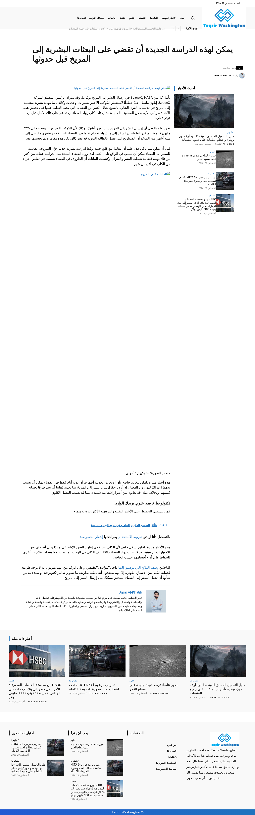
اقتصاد (212, 195)
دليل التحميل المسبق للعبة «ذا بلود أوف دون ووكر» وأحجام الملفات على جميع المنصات (206, 138)
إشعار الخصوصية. (91, 537)
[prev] (178, 28)
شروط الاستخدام (130, 537)
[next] (173, 28)
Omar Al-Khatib (222, 75)
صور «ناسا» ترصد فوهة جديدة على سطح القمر (136, 28)
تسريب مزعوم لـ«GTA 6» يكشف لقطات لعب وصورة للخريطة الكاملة (197, 181)
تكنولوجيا (229, 132)
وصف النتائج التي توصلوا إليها (138, 567)
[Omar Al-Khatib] (242, 76)
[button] (192, 18)
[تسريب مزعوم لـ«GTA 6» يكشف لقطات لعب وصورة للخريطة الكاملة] (225, 181)
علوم (240, 67)
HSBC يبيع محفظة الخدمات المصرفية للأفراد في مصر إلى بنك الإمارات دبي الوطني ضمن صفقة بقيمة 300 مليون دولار (98, 28)
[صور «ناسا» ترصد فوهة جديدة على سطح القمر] (225, 159)
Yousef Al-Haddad (224, 143)
